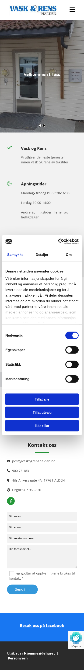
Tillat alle (42, 399)
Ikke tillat (42, 425)
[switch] (72, 349)
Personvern (18, 658)
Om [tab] (69, 254)
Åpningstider (33, 184)
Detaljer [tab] (42, 254)
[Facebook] (11, 501)
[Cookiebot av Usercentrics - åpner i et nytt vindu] (59, 242)
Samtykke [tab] (15, 254)
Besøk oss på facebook (42, 625)
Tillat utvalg (42, 412)
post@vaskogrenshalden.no (33, 461)
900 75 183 (20, 470)
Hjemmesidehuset (39, 653)
